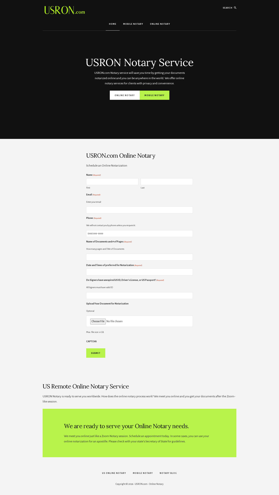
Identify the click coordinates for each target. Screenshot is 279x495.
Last (143, 188)
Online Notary (125, 95)
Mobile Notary (155, 95)
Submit (95, 353)
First (88, 188)
